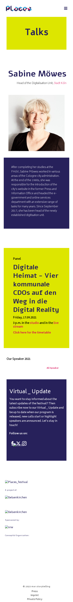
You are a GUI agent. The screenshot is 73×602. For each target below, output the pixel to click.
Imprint (35, 595)
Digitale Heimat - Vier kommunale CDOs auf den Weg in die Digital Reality (36, 288)
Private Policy (34, 599)
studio (34, 323)
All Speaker (53, 368)
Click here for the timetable (32, 332)
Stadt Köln (60, 83)
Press (35, 591)
